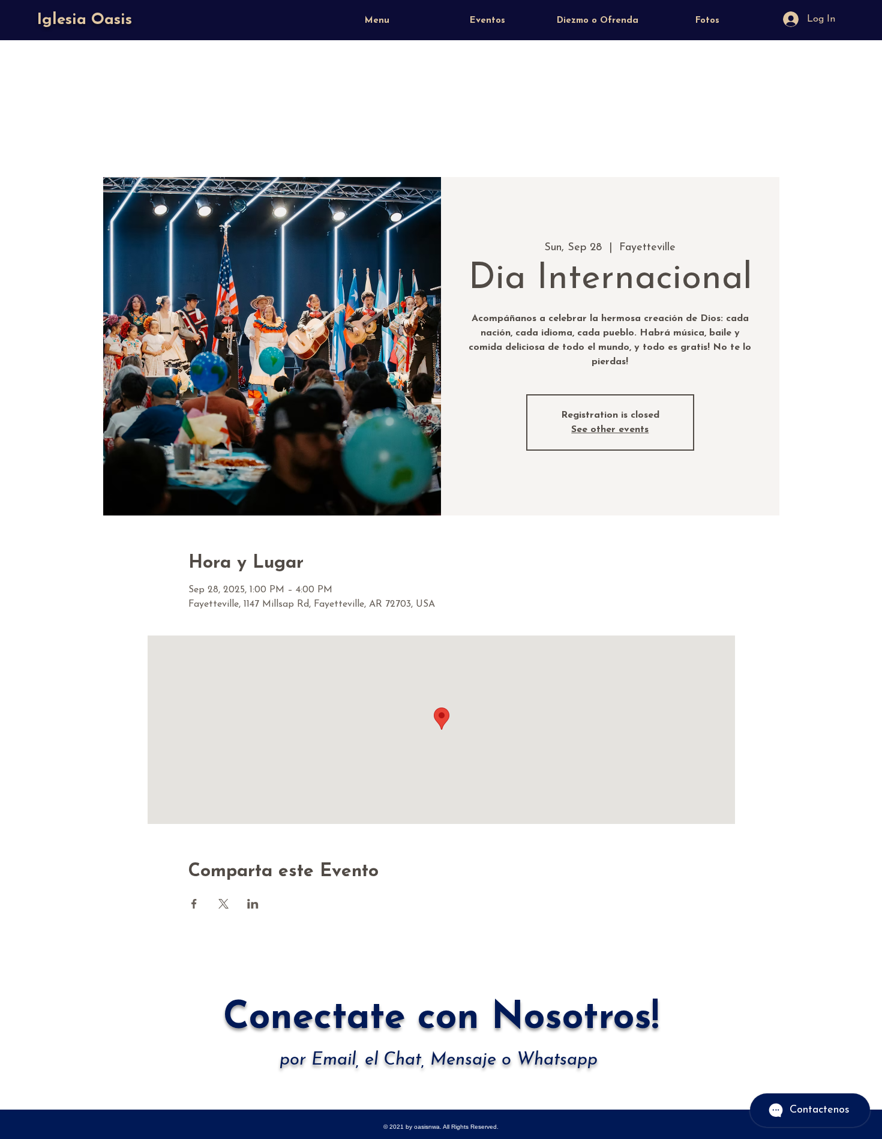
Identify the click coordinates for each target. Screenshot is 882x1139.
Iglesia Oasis (84, 20)
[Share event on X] (223, 904)
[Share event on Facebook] (194, 904)
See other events (610, 429)
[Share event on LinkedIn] (253, 904)
